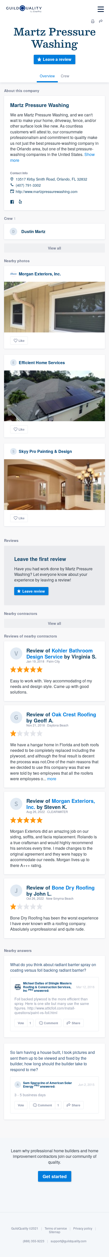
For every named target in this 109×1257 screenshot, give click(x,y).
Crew (65, 75)
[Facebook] (12, 202)
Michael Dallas (33, 983)
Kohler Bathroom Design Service (59, 653)
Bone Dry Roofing (73, 887)
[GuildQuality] (23, 9)
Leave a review (57, 59)
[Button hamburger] (101, 9)
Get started (55, 1176)
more (51, 779)
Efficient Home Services (42, 362)
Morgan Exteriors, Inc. (40, 274)
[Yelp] (20, 202)
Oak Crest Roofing (74, 714)
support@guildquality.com (68, 1241)
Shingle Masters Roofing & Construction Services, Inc (47, 987)
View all (54, 248)
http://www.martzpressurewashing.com (47, 191)
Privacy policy (82, 1228)
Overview (47, 75)
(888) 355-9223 (33, 1241)
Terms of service (56, 1228)
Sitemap (54, 1232)
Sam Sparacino (34, 1083)
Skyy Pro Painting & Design (45, 451)
